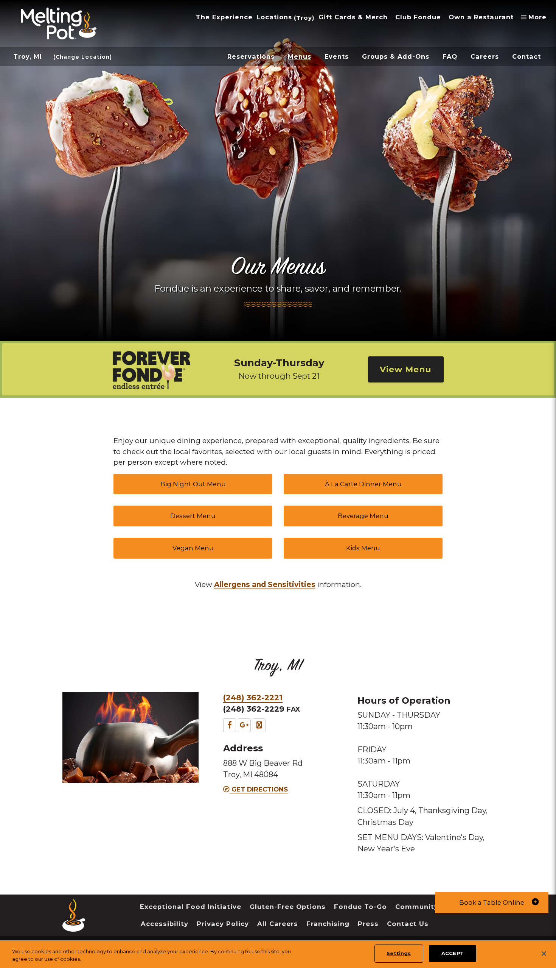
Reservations (251, 56)
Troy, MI (27, 56)
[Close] (544, 953)
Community (416, 906)
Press (368, 923)
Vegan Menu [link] (193, 548)
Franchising (327, 923)
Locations (274, 17)
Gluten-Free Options (288, 906)
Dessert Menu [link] (193, 516)
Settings (399, 953)
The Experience (224, 17)
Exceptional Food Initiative (190, 906)
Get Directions (259, 789)
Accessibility (164, 923)
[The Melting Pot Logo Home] (58, 23)
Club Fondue (418, 17)
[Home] (73, 925)
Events (337, 56)
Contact (526, 56)
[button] (491, 902)
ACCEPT (452, 953)
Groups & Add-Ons (395, 56)
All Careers (277, 923)
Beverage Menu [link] (363, 516)
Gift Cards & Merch (353, 17)
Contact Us (408, 923)
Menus (299, 56)
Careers (485, 56)
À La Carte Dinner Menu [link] (363, 484)
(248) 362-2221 (253, 697)
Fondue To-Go (360, 906)
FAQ (450, 56)
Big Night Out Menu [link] (193, 484)
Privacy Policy (223, 923)
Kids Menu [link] (363, 548)
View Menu (406, 369)
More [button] (535, 17)
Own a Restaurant (481, 17)
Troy (304, 17)
